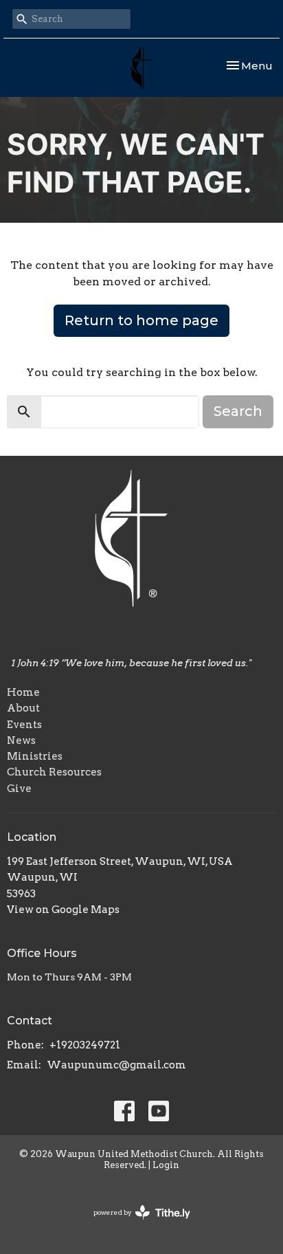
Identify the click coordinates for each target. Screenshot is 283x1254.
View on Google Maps (63, 909)
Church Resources (54, 772)
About (23, 708)
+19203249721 (84, 1045)
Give (19, 788)
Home (23, 692)
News (21, 740)
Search (238, 411)
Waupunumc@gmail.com (116, 1065)
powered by (134, 1224)
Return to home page (141, 320)
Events (24, 724)
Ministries (35, 756)
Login (165, 1165)
